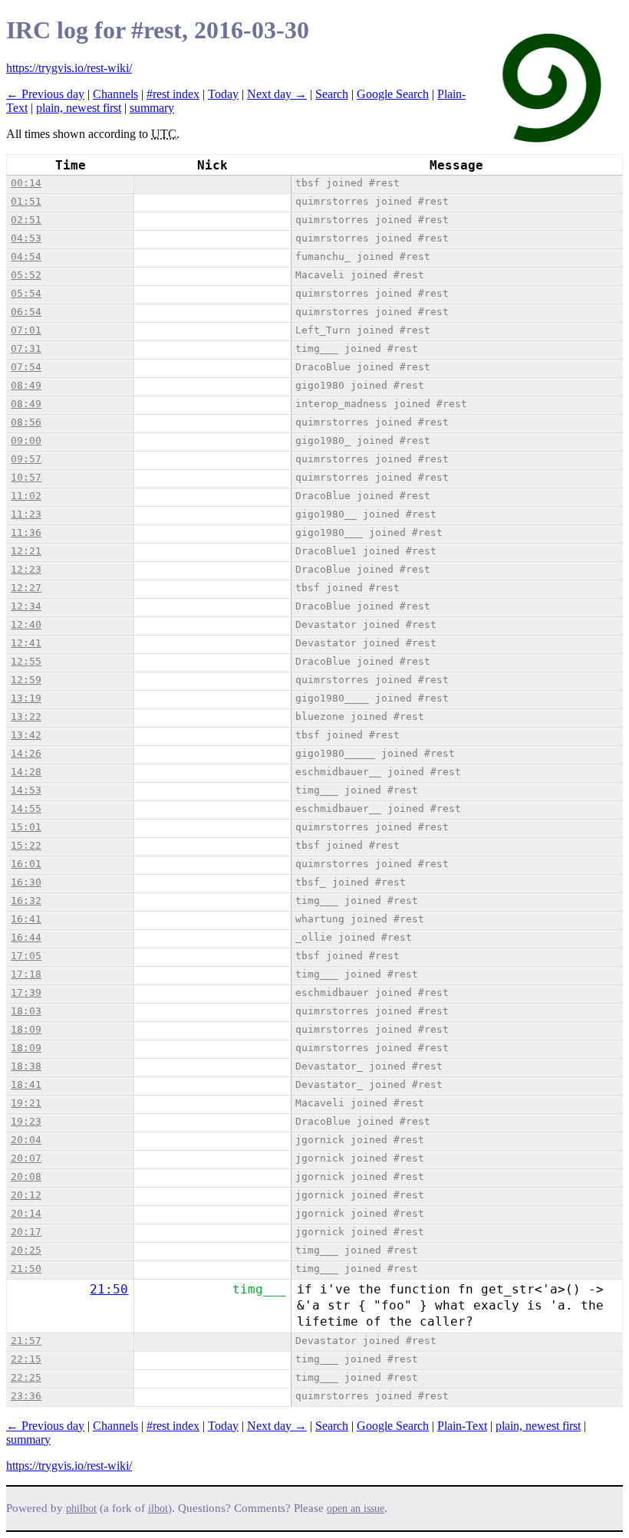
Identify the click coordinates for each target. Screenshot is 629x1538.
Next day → (277, 93)
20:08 (26, 1176)
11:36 (26, 532)
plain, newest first (78, 107)
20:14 (26, 1213)
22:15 (26, 1359)
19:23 (26, 1121)
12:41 (26, 643)
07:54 (26, 367)
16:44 (26, 937)
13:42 (26, 735)
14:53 (26, 790)
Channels (115, 93)
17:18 (26, 974)
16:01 (26, 863)
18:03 (26, 1011)
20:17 (26, 1231)
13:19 (26, 698)
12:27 (26, 587)
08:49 (26, 385)
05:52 (26, 275)
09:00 (26, 440)
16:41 (26, 919)
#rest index (173, 93)
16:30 (26, 882)
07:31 (26, 348)
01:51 (26, 201)
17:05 (26, 955)
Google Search (393, 93)
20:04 (26, 1139)
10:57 (26, 477)
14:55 (26, 808)
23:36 (26, 1396)
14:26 (26, 753)
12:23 (26, 569)
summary (152, 107)
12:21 (26, 551)
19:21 (26, 1103)
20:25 (26, 1250)
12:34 (26, 606)
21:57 (26, 1340)
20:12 (26, 1195)
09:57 (26, 459)
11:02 (26, 495)
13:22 (26, 716)
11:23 (26, 514)
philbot (81, 1508)
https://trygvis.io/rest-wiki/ (69, 67)
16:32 (26, 900)
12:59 (26, 679)
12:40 (26, 624)
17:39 (26, 992)
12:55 (26, 661)
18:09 (26, 1029)
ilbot (158, 1508)
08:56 (26, 422)
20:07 (26, 1158)
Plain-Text (462, 1425)
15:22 (26, 845)
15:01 (26, 827)
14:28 (26, 771)
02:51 (26, 219)
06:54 (26, 311)
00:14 (26, 183)
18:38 (26, 1066)
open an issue (355, 1508)
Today (223, 93)
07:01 (26, 330)
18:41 (26, 1084)
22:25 (26, 1377)
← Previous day (45, 93)
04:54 (26, 256)
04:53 (26, 238)
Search (331, 93)
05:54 (26, 293)
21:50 (26, 1268)
